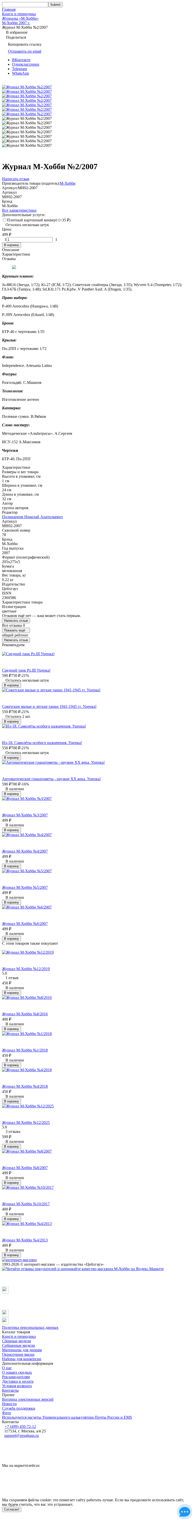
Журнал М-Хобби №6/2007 (25, 923)
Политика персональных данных (30, 1327)
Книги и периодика (19, 14)
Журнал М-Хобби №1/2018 (25, 1050)
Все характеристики (19, 210)
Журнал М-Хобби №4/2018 (25, 1086)
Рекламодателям (16, 1377)
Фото (6, 1413)
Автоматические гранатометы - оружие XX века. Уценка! (51, 779)
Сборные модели (16, 1341)
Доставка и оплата (18, 1381)
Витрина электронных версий (28, 1399)
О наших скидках (17, 1372)
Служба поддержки (18, 1408)
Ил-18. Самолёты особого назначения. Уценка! (42, 743)
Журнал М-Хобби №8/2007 (25, 1168)
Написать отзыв (16, 620)
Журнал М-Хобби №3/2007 (25, 815)
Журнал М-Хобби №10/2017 (26, 1204)
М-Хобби (68, 183)
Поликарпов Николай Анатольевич (32, 517)
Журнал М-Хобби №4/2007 (25, 851)
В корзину (11, 245)
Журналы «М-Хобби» (20, 18)
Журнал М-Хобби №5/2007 (25, 887)
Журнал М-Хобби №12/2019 (26, 969)
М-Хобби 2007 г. (16, 23)
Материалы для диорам (22, 1350)
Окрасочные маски (18, 1354)
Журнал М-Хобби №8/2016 (25, 1014)
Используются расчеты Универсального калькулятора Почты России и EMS (67, 1417)
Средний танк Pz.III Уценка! (26, 670)
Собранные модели (18, 1345)
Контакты (10, 1390)
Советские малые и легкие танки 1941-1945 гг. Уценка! (49, 706)
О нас (7, 1368)
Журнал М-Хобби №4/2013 (25, 1240)
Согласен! (11, 1509)
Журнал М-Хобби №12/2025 (26, 1122)
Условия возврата (17, 1386)
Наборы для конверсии (21, 1359)
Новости (9, 1404)
